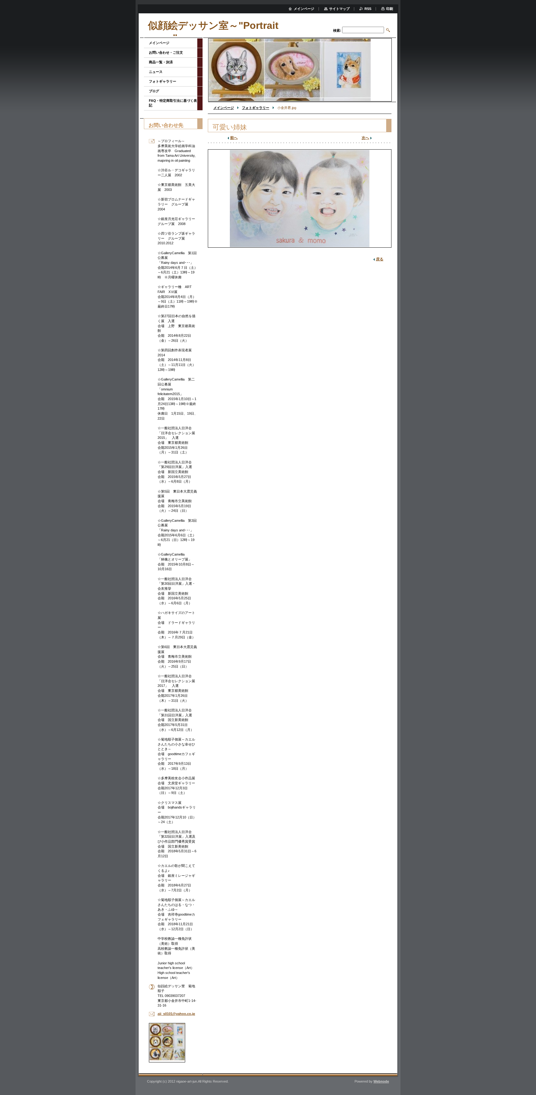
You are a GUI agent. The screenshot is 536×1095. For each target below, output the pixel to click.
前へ (234, 138)
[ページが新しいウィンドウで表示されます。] (299, 198)
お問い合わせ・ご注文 (166, 52)
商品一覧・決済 (161, 62)
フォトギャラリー (255, 108)
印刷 (389, 9)
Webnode (381, 1081)
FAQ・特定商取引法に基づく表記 (173, 103)
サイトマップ (339, 9)
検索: (337, 30)
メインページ (223, 108)
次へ (365, 138)
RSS (367, 9)
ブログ (154, 91)
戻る (379, 259)
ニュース (156, 72)
